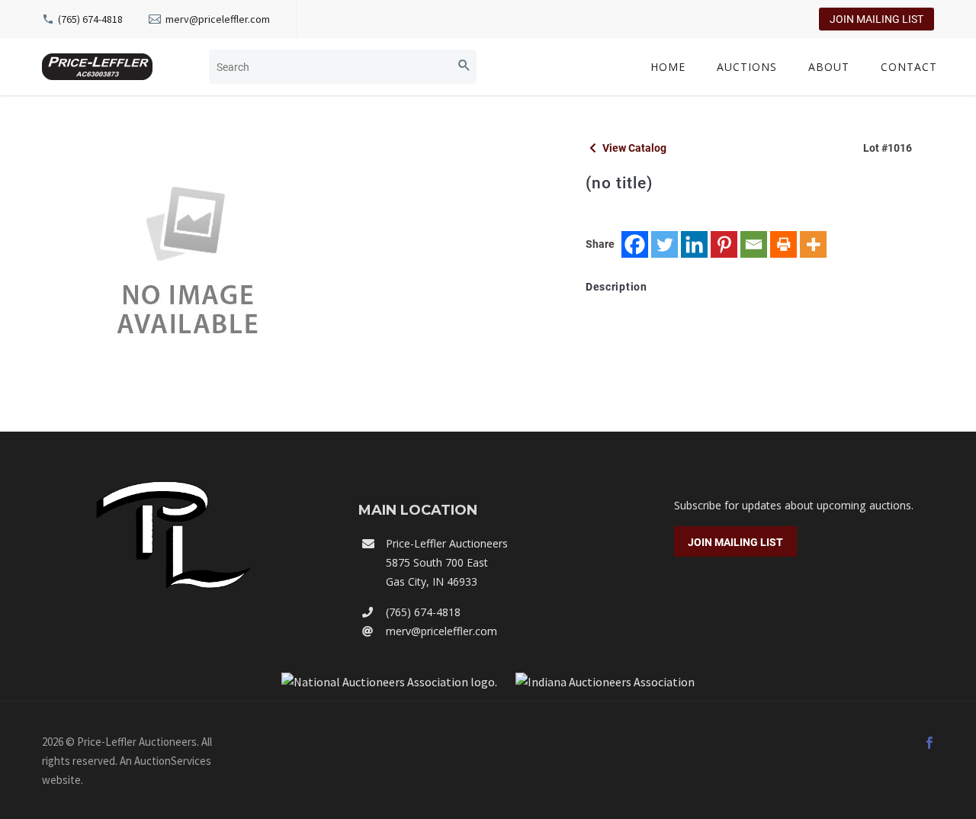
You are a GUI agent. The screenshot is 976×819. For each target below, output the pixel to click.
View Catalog (633, 148)
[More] (813, 244)
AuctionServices (172, 760)
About (828, 66)
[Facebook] (634, 244)
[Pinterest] (724, 244)
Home (667, 66)
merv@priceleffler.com (217, 19)
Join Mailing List (876, 19)
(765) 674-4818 (90, 19)
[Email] (753, 244)
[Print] (783, 244)
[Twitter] (664, 244)
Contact (909, 66)
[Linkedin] (694, 244)
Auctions (747, 66)
